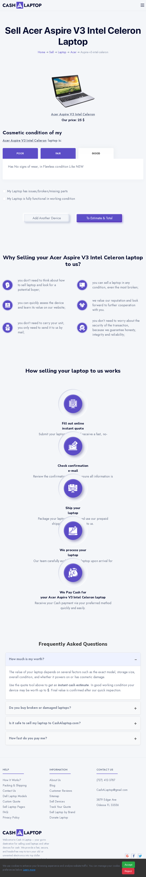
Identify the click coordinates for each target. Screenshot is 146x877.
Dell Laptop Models (15, 796)
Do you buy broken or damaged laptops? (40, 707)
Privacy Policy (11, 817)
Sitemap (54, 796)
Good (96, 153)
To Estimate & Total (99, 218)
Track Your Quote (60, 807)
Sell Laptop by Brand (62, 812)
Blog (52, 785)
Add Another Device (47, 218)
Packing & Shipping (15, 785)
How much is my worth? (26, 659)
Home (41, 52)
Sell (51, 52)
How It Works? (12, 780)
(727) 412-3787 (106, 780)
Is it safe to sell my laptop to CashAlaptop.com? (45, 723)
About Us (55, 780)
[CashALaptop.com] (22, 5)
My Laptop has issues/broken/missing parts (37, 191)
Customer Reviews (60, 791)
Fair (58, 153)
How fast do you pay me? (28, 738)
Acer (73, 52)
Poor (20, 153)
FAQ (5, 812)
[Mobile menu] (143, 5)
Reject (128, 871)
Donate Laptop (58, 817)
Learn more (29, 869)
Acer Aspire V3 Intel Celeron (24, 140)
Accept (128, 864)
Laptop (62, 52)
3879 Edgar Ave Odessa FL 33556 (108, 802)
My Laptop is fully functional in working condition (41, 198)
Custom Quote (11, 801)
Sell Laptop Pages (14, 807)
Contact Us (9, 791)
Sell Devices (57, 801)
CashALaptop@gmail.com (112, 790)
